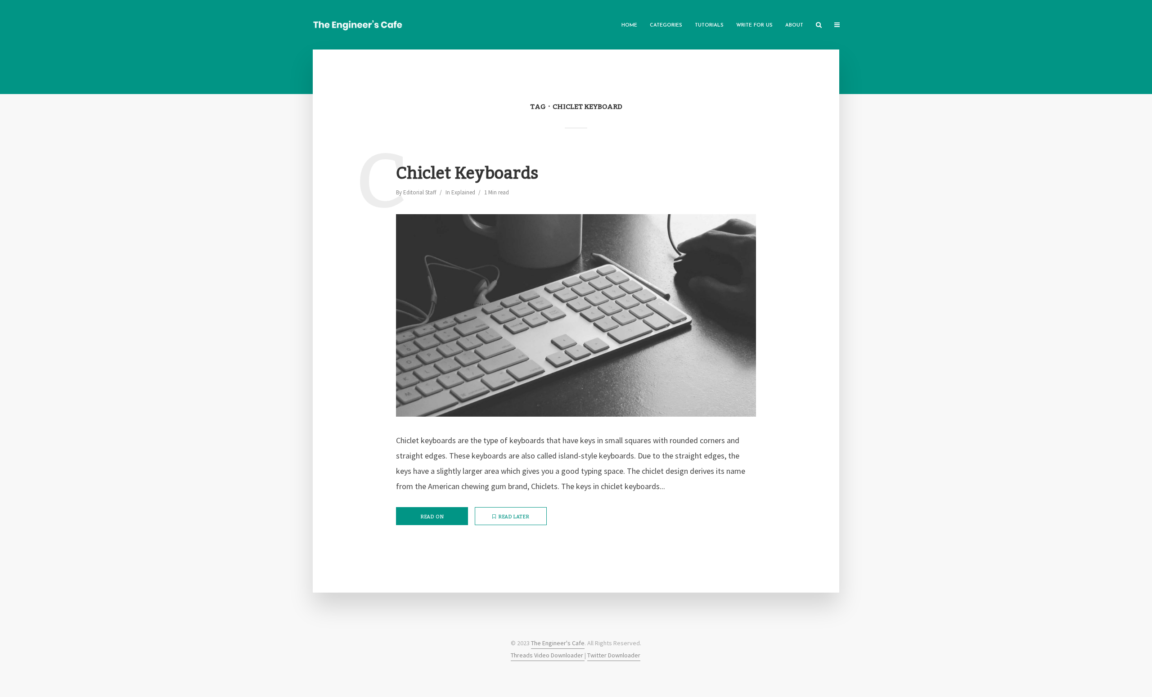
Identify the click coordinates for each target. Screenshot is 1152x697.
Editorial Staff (419, 192)
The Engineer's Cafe (558, 643)
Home (629, 25)
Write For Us (754, 25)
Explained (463, 192)
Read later (513, 517)
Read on (432, 517)
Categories (666, 25)
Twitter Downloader (613, 655)
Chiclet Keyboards (467, 174)
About (794, 25)
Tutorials (709, 25)
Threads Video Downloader (548, 655)
